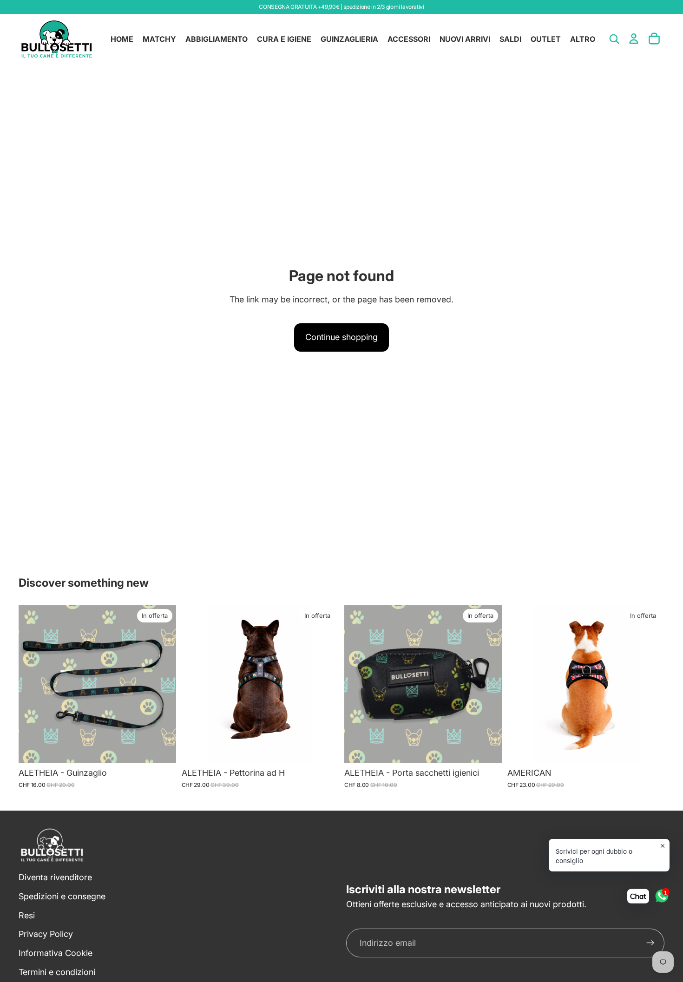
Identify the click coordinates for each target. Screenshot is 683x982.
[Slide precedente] (196, 684)
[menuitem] (582, 39)
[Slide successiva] (325, 684)
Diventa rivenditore (55, 877)
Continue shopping (341, 337)
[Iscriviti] (650, 943)
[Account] (634, 38)
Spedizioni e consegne (62, 896)
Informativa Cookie (55, 953)
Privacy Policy (46, 934)
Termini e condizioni (57, 972)
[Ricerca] (614, 39)
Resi (27, 915)
